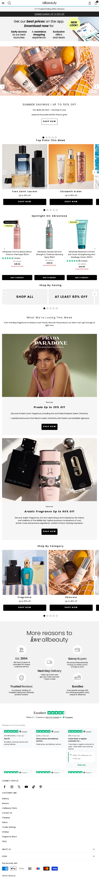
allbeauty (11, 876)
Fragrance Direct (9, 836)
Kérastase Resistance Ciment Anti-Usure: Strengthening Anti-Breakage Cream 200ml (82, 254)
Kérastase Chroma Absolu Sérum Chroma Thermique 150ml (17, 253)
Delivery (5, 798)
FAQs (4, 841)
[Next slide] (96, 86)
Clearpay (6, 817)
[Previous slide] (2, 86)
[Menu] (3, 3)
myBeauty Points (9, 808)
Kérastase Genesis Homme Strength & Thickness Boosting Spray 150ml (49, 254)
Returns (5, 803)
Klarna (4, 822)
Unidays (5, 832)
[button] (9, 3)
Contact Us (7, 813)
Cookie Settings (9, 827)
